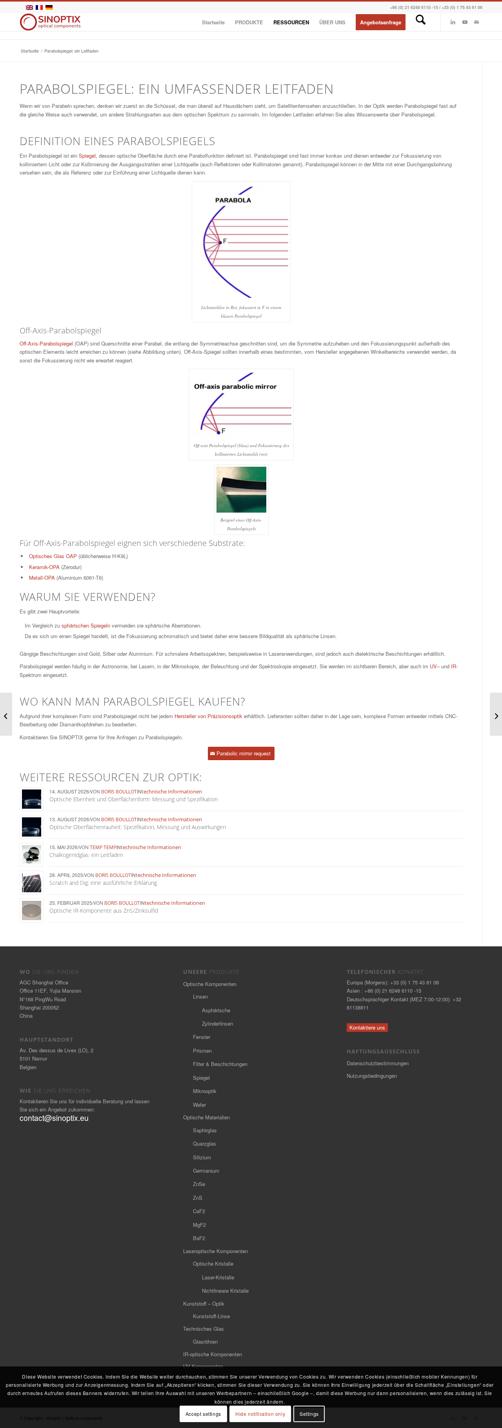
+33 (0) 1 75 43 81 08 (462, 7)
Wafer (199, 1104)
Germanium (206, 1170)
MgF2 (199, 1224)
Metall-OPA (42, 577)
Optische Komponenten (209, 984)
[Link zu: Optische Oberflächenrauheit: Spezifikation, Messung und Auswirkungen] (31, 827)
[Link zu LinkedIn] (453, 22)
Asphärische (216, 1010)
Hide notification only (260, 1414)
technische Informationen (172, 791)
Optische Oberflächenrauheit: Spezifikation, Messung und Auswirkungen (137, 827)
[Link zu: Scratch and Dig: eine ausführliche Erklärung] (31, 882)
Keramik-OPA (44, 567)
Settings (309, 1414)
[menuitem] (213, 22)
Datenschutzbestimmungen (378, 1063)
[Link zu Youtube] (465, 22)
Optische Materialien (206, 1117)
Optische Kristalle (213, 1263)
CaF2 (199, 1211)
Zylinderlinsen (217, 1023)
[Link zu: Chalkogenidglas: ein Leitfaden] (31, 854)
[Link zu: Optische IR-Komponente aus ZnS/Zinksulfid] (31, 910)
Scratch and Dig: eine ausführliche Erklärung (103, 882)
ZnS (197, 1197)
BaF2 (199, 1238)
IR (453, 666)
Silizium (202, 1157)
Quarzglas (204, 1143)
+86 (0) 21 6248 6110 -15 (414, 7)
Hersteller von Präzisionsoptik (208, 716)
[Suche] (421, 22)
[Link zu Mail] (476, 22)
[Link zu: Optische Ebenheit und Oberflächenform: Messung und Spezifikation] (31, 799)
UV (433, 666)
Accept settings (203, 1414)
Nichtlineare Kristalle (225, 1290)
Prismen (202, 1050)
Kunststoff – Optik (203, 1303)
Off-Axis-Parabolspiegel (46, 343)
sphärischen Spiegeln (86, 625)
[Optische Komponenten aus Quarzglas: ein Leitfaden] (6, 714)
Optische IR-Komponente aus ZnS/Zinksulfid (103, 910)
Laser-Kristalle (218, 1277)
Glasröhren (205, 1341)
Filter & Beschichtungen (220, 1064)
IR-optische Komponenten (212, 1354)
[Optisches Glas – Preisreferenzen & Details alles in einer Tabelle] (496, 714)
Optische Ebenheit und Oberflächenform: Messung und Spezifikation (133, 799)
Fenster (201, 1037)
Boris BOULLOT (119, 791)
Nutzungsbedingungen (372, 1075)
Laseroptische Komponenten (215, 1251)
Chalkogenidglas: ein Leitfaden (86, 855)
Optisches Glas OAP (53, 556)
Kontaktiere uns (367, 1027)
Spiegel (87, 155)
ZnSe (199, 1184)
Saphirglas (205, 1130)
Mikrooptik (204, 1091)
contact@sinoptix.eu (54, 1117)
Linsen (200, 996)
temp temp (103, 847)
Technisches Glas (203, 1328)
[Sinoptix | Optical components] (50, 22)
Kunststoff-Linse (211, 1316)
